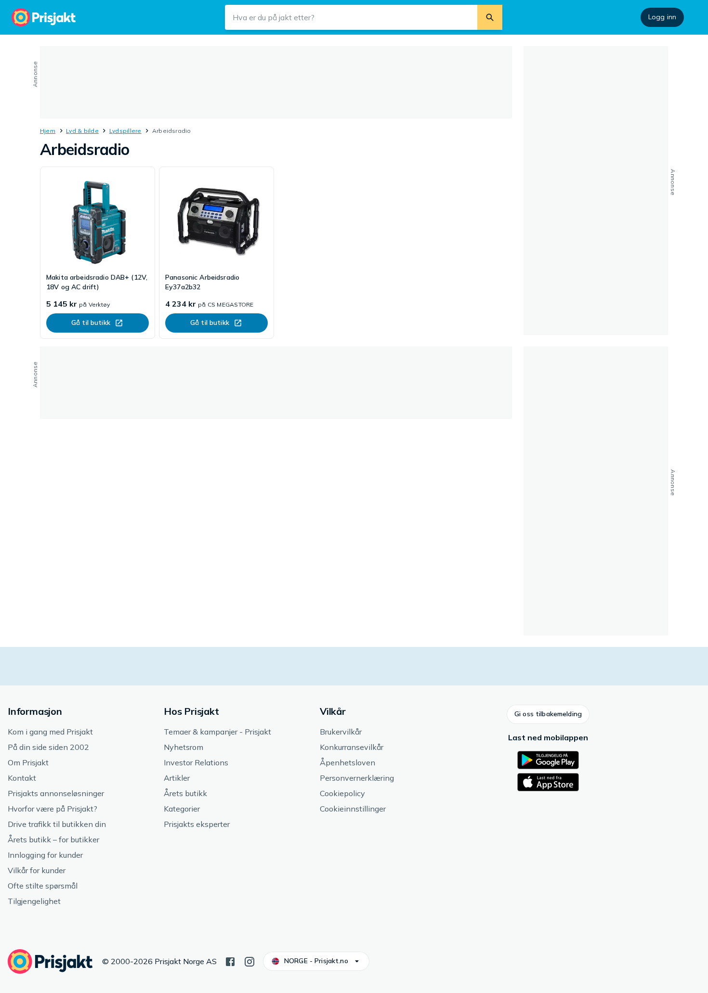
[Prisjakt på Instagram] (249, 961)
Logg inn (662, 17)
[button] (548, 714)
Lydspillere (125, 130)
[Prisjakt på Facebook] (230, 961)
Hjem (47, 130)
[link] (97, 253)
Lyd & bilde (82, 130)
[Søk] (489, 17)
